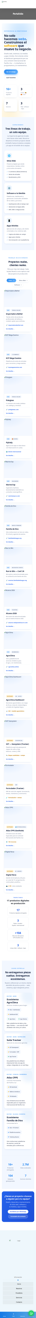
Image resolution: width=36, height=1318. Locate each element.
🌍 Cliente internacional (13, 452)
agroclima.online (13, 667)
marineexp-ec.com (14, 496)
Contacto (19, 1302)
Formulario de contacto (18, 1216)
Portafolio (19, 1293)
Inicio (19, 1284)
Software (18, 285)
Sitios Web (23, 280)
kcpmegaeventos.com (15, 367)
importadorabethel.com (15, 325)
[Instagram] (20, 1267)
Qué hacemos (11, 77)
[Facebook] (16, 1267)
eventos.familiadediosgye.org (17, 580)
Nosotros (19, 1288)
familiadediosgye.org (15, 538)
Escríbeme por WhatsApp (18, 1211)
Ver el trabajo (11, 72)
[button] (18, 311)
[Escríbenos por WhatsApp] (31, 1313)
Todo (11, 280)
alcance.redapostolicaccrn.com (18, 622)
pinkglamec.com (13, 409)
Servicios (19, 1297)
